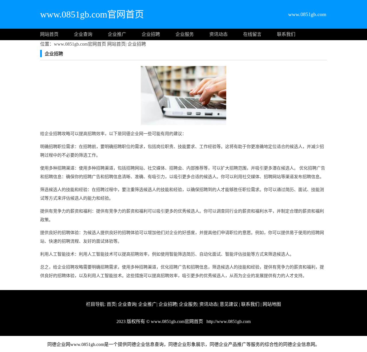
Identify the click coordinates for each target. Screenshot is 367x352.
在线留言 (252, 34)
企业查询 (83, 34)
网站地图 (272, 304)
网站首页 (49, 34)
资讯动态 (218, 34)
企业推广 (117, 34)
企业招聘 (151, 34)
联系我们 (286, 34)
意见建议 (229, 304)
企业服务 (184, 34)
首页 (111, 304)
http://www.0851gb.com (228, 321)
